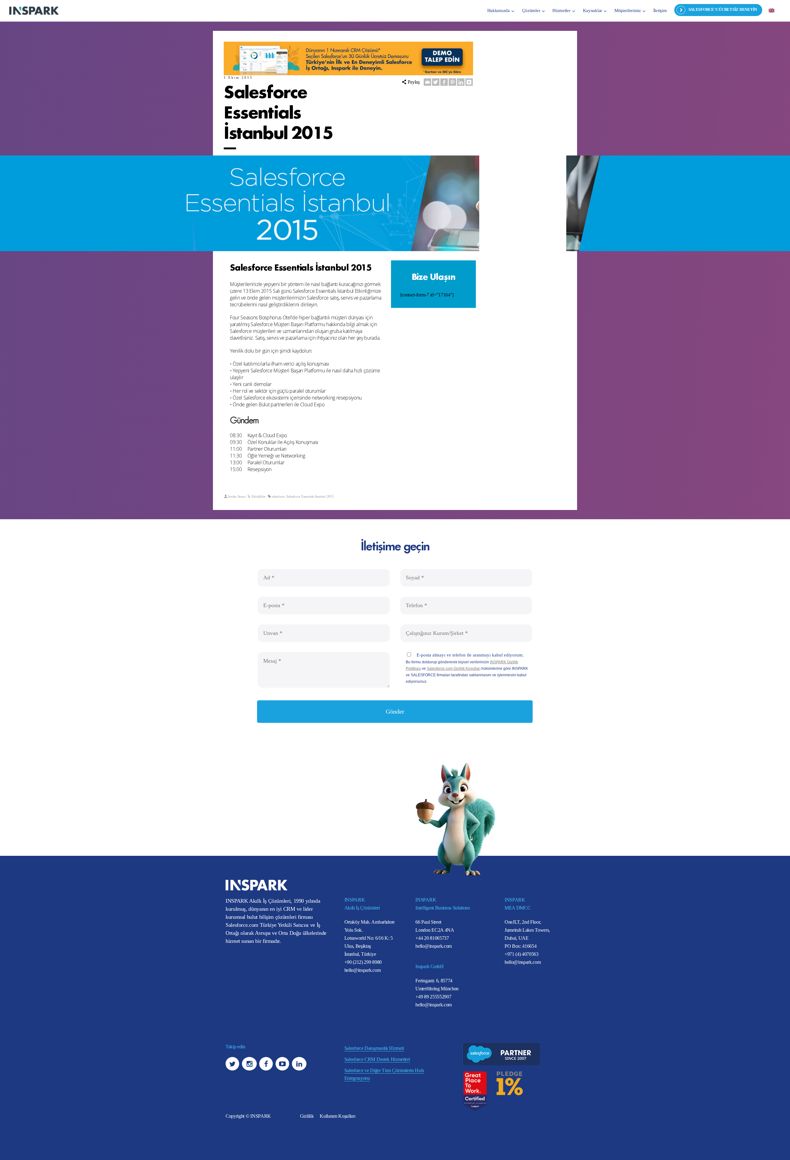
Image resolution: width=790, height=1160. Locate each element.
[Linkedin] (460, 82)
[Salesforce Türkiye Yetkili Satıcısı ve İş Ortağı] (34, 10)
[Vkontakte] (469, 82)
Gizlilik (307, 1116)
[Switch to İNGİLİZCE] (771, 10)
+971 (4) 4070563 (521, 954)
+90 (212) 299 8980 (363, 962)
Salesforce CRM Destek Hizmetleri (377, 1059)
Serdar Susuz (236, 496)
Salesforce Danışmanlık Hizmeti (374, 1048)
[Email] (427, 82)
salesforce (278, 496)
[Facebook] (444, 82)
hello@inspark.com (362, 970)
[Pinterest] (452, 82)
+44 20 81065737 (432, 938)
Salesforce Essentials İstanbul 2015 (310, 496)
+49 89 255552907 (433, 996)
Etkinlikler (259, 496)
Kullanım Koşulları (337, 1116)
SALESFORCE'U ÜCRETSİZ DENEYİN (722, 9)
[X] (435, 82)
